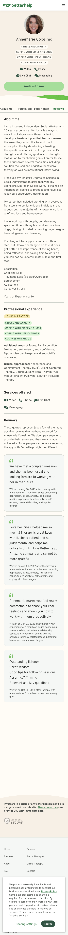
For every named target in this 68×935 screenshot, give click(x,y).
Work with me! (34, 86)
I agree (48, 924)
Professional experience (33, 109)
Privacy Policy (49, 891)
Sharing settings (26, 924)
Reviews (58, 109)
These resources (48, 807)
